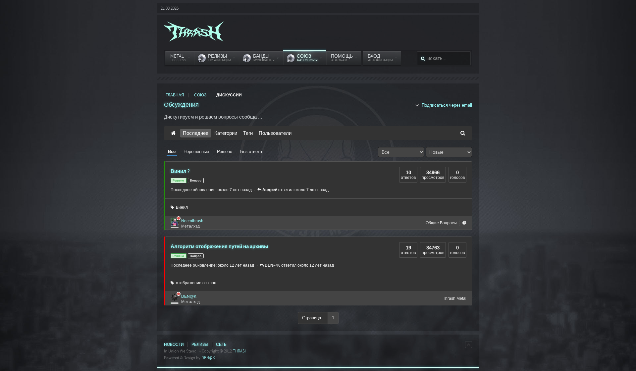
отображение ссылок (195, 283)
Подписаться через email (446, 105)
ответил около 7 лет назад (295, 189)
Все (172, 151)
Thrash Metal (454, 298)
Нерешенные (196, 151)
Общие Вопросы (441, 223)
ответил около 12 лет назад (299, 265)
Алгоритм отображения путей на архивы (219, 246)
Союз (200, 95)
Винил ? (180, 171)
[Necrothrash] (175, 222)
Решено (224, 151)
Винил (181, 207)
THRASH (240, 351)
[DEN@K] (175, 297)
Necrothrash (192, 221)
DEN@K (188, 296)
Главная (175, 95)
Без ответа (251, 151)
